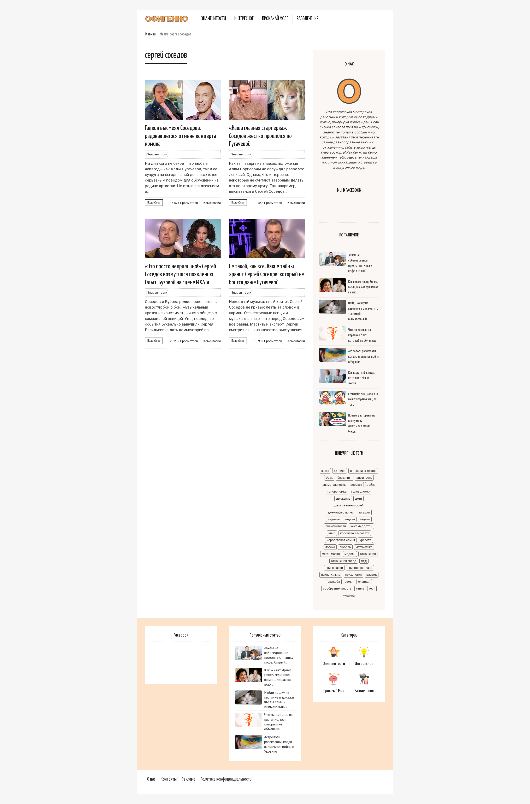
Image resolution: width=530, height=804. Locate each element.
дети (358, 498)
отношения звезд (343, 561)
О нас (151, 779)
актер (325, 471)
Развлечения (307, 18)
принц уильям (331, 574)
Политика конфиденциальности (226, 779)
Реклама (188, 779)
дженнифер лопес (341, 512)
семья (349, 582)
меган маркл (331, 554)
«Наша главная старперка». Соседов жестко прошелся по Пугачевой (260, 136)
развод (371, 574)
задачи (365, 519)
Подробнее (153, 202)
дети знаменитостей (349, 505)
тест (372, 588)
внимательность (334, 485)
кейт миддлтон (361, 526)
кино (332, 533)
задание (334, 519)
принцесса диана (360, 568)
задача (349, 519)
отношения (368, 554)
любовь (345, 547)
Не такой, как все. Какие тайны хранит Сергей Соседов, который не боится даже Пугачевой (266, 274)
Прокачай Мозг (275, 18)
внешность (364, 477)
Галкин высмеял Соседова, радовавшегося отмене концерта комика (180, 136)
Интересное (244, 18)
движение (343, 498)
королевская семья (341, 540)
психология (353, 574)
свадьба (334, 582)
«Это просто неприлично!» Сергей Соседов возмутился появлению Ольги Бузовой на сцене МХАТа (180, 274)
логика (330, 547)
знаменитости (336, 526)
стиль (360, 588)
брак (329, 477)
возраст (356, 485)
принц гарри (334, 568)
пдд (364, 561)
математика (364, 547)
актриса (339, 471)
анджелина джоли (363, 471)
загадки (364, 512)
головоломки (360, 491)
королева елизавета (354, 533)
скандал (364, 582)
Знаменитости (213, 18)
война (371, 485)
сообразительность (337, 588)
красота (365, 540)
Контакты (169, 779)
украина (349, 595)
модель (349, 554)
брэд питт (344, 477)
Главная (150, 34)
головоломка (337, 491)
